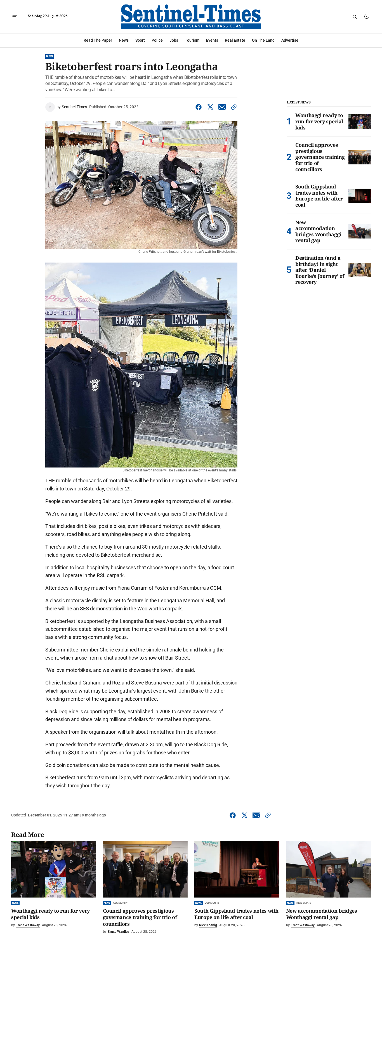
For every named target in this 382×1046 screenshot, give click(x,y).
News (49, 56)
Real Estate (303, 902)
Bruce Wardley (118, 932)
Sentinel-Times (74, 107)
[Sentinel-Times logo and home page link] (191, 17)
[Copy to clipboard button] (232, 107)
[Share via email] (222, 107)
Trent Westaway (28, 925)
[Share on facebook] (199, 107)
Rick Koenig (208, 925)
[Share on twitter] (210, 107)
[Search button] (354, 16)
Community (120, 902)
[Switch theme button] (366, 16)
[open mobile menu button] (14, 17)
